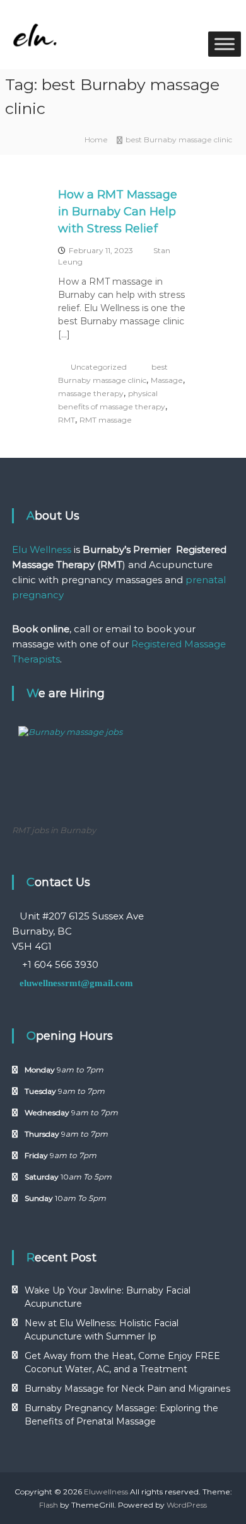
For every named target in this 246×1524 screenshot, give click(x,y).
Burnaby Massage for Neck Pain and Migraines (127, 1388)
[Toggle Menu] (224, 44)
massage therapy (91, 393)
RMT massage (105, 419)
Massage (167, 380)
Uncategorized (99, 367)
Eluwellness (106, 1491)
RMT (66, 419)
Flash (48, 1505)
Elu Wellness (41, 549)
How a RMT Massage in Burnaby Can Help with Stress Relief (117, 212)
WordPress (187, 1505)
